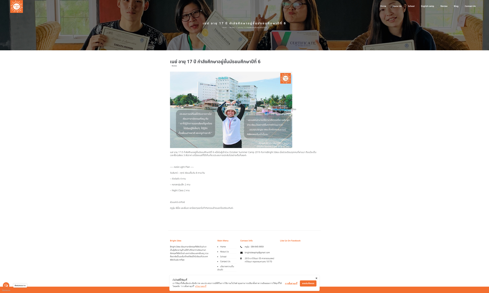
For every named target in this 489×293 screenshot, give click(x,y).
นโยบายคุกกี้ (200, 286)
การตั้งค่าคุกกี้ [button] (291, 283)
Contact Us (225, 261)
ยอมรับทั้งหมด (308, 283)
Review (232, 28)
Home (224, 28)
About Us (224, 251)
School (223, 256)
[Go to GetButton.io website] (6, 290)
